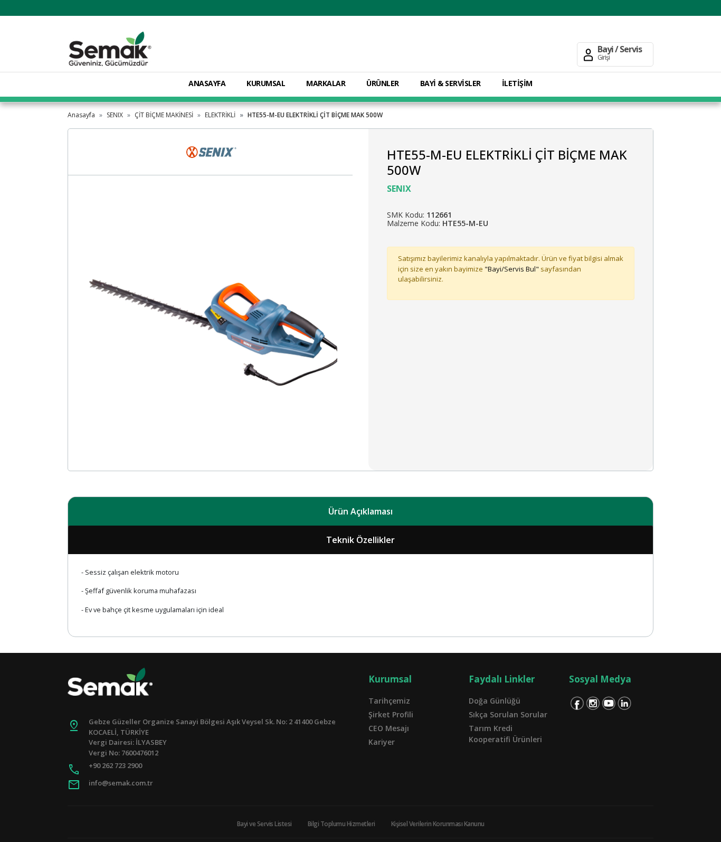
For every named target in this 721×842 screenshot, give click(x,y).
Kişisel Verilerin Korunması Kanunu (438, 823)
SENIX (115, 114)
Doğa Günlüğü (494, 701)
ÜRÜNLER (382, 83)
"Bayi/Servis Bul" (512, 269)
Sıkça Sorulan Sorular (508, 714)
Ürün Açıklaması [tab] (360, 511)
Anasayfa (81, 114)
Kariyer (381, 742)
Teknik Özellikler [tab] (360, 540)
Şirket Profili (390, 714)
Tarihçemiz (389, 701)
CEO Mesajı (388, 728)
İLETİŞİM (517, 83)
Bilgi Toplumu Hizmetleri (341, 823)
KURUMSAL (265, 83)
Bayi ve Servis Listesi (264, 823)
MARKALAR (325, 83)
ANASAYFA (206, 83)
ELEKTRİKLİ (220, 114)
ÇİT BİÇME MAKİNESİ (164, 114)
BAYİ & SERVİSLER (450, 83)
